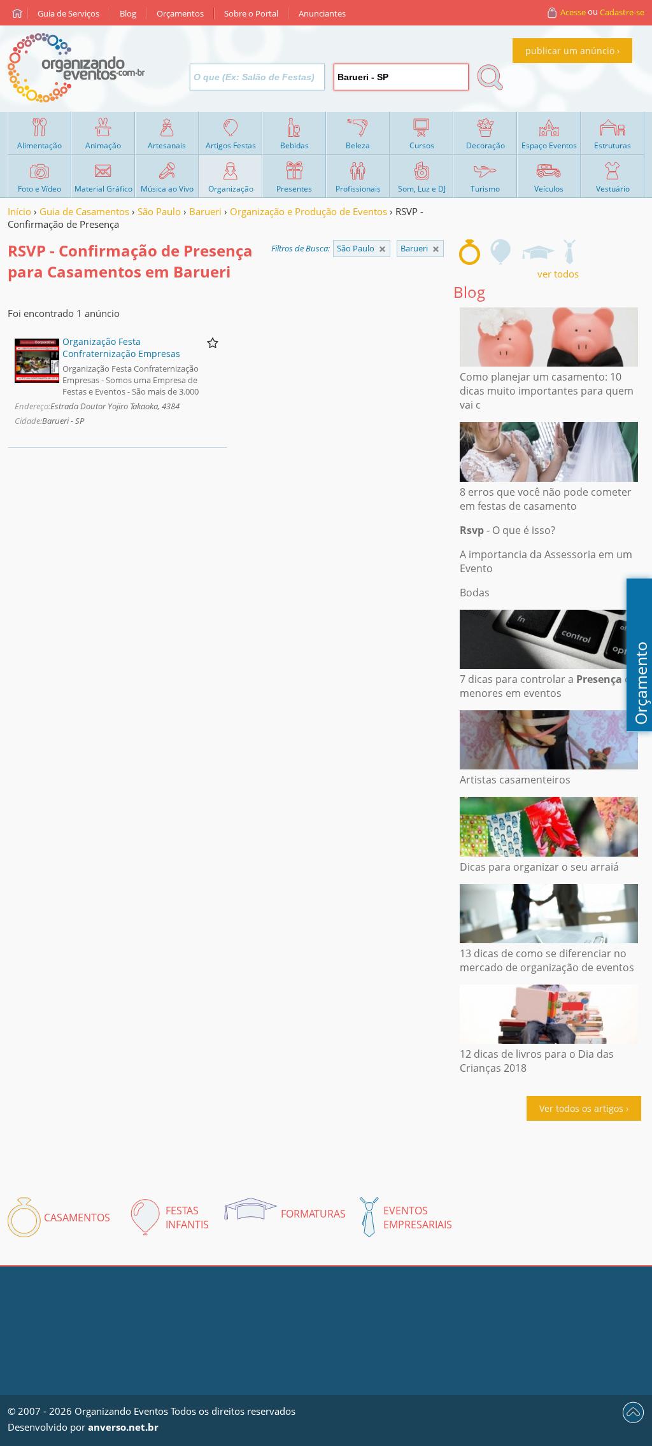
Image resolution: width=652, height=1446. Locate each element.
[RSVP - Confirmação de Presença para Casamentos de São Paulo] (436, 249)
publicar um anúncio (569, 51)
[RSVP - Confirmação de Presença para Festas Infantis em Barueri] (501, 252)
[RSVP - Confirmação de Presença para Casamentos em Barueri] (469, 252)
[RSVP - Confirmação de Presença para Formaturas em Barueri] (538, 252)
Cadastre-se (622, 12)
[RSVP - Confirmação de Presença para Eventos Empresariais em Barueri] (569, 252)
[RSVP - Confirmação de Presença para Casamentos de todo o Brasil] (382, 249)
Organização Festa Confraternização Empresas (121, 347)
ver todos (558, 273)
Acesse (573, 12)
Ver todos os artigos (581, 1108)
